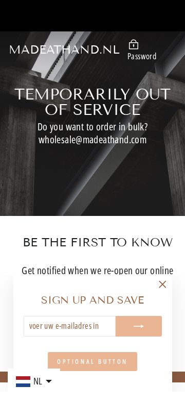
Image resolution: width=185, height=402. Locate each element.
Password (141, 56)
